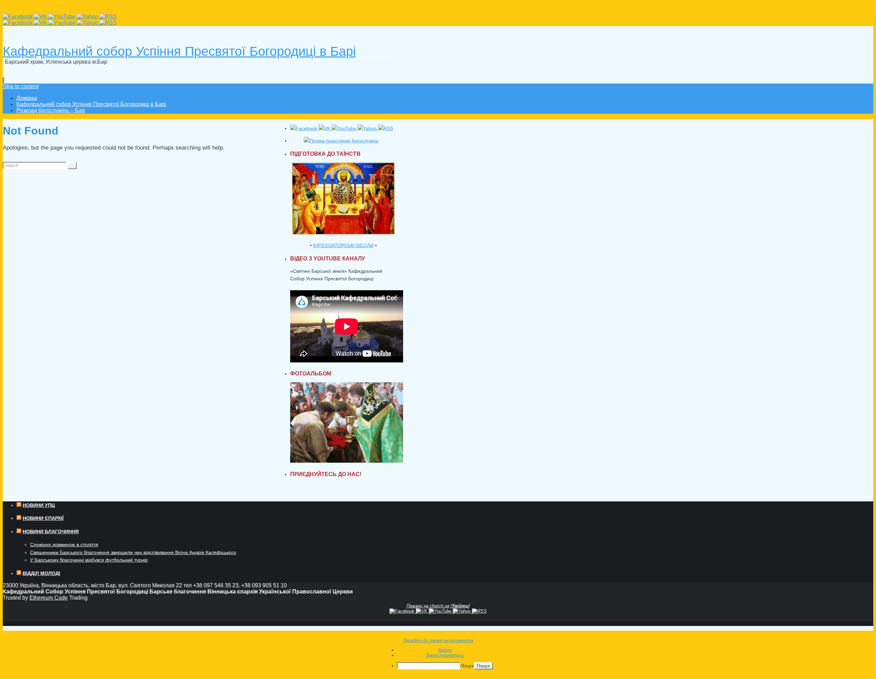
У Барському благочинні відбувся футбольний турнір (89, 560)
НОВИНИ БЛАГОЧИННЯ (51, 531)
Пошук (467, 665)
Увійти (460, 605)
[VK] (41, 17)
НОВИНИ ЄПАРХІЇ (43, 518)
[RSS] (108, 17)
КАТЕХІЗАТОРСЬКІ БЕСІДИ (343, 245)
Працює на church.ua (428, 605)
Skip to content (21, 86)
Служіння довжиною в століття (64, 544)
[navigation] (438, 658)
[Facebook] (18, 17)
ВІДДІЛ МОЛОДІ (41, 573)
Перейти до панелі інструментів (438, 640)
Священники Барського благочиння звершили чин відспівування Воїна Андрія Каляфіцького (133, 552)
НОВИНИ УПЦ (39, 505)
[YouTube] (62, 17)
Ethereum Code (48, 598)
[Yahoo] (88, 17)
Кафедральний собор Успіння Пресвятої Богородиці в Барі (179, 51)
